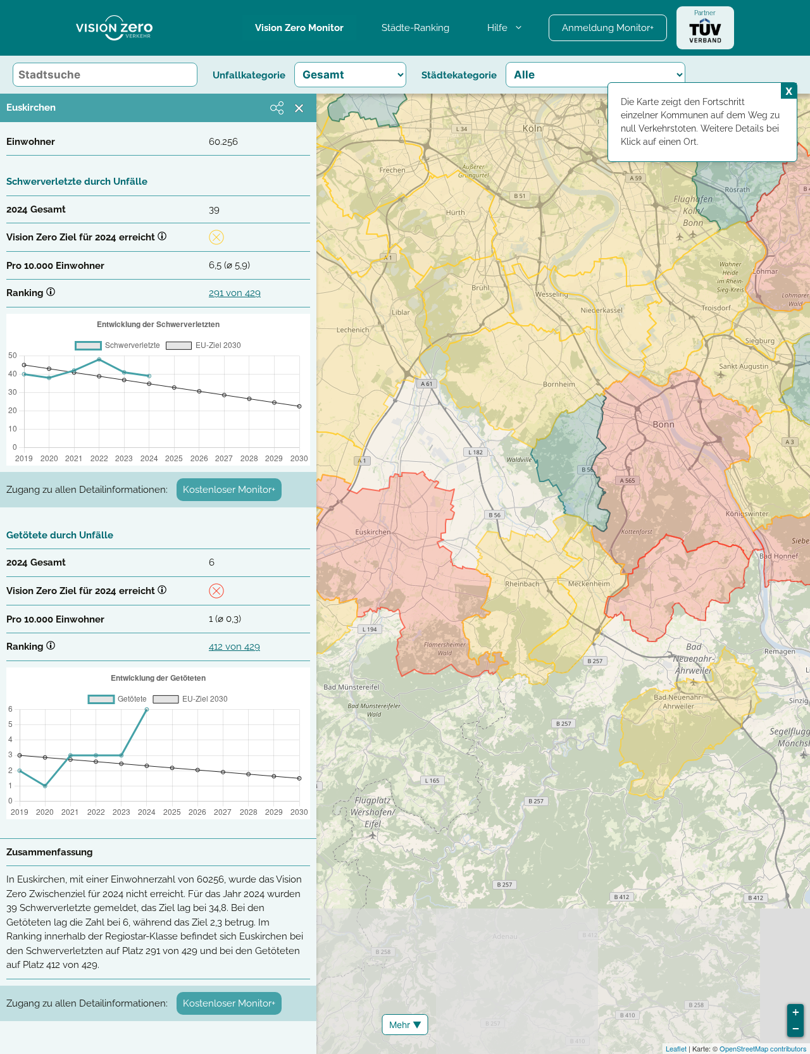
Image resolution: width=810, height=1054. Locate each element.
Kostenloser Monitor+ (229, 489)
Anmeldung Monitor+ (608, 28)
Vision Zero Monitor (299, 28)
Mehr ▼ (405, 1024)
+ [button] (795, 1012)
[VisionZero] (114, 28)
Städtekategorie (459, 75)
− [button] (795, 1028)
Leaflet (676, 1048)
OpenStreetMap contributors (763, 1048)
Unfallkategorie (249, 75)
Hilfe (497, 28)
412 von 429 (234, 646)
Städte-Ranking (415, 28)
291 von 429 (235, 293)
